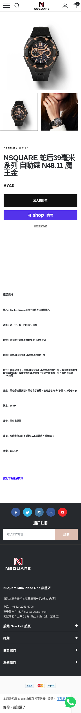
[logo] (41, 5)
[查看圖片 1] (19, 112)
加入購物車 (40, 200)
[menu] (6, 5)
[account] (65, 5)
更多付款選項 (40, 226)
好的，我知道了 (14, 707)
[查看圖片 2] (59, 112)
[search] (17, 5)
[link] (15, 512)
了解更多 (62, 698)
